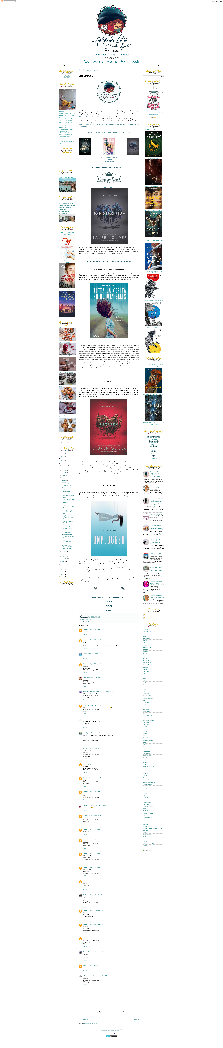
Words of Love (146, 839)
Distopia (145, 680)
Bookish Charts (146, 660)
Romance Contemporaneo (149, 780)
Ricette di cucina (147, 769)
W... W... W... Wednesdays (149, 836)
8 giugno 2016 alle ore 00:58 (96, 924)
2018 (62, 458)
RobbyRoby (86, 895)
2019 (62, 456)
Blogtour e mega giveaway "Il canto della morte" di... (67, 484)
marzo (64, 556)
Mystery (145, 731)
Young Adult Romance (148, 843)
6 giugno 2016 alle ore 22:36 (95, 815)
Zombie (145, 845)
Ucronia (145, 822)
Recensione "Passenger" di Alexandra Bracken (156, 486)
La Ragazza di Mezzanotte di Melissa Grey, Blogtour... (68, 501)
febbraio (64, 559)
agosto (64, 475)
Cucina (144, 678)
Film (144, 691)
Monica (85, 748)
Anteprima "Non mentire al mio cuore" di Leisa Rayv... (68, 506)
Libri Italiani (146, 724)
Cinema (145, 669)
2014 (62, 566)
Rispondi (85, 634)
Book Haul (145, 658)
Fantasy (145, 689)
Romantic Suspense (147, 784)
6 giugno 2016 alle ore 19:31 (93, 777)
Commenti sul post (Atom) (90, 1023)
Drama (144, 682)
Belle (84, 677)
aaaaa (84, 881)
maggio (64, 551)
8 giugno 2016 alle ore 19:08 (96, 938)
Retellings (145, 760)
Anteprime (145, 640)
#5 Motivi (145, 629)
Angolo (85, 764)
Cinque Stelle (146, 671)
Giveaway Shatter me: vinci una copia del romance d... (67, 528)
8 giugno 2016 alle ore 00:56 (96, 910)
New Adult (145, 738)
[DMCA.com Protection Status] (111, 1037)
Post (146, 615)
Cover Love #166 (66, 491)
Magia (144, 729)
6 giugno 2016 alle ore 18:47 (95, 719)
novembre (64, 468)
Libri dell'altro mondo (148, 720)
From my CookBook (148, 698)
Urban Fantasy (146, 826)
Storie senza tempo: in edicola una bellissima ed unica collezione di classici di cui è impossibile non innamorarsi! (156, 569)
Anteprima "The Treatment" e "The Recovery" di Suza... (67, 547)
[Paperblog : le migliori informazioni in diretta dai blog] (111, 1034)
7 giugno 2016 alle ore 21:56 (97, 895)
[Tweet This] (92, 617)
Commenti (147, 618)
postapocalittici (146, 751)
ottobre (64, 470)
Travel (144, 815)
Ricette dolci (146, 771)
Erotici (144, 684)
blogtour (145, 656)
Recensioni (145, 757)
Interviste (145, 713)
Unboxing (145, 824)
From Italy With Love (148, 696)
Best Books (145, 651)
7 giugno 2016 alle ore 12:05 (96, 839)
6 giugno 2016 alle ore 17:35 (96, 629)
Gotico (144, 700)
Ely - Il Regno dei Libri (89, 805)
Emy (84, 733)
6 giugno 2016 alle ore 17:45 (96, 664)
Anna (84, 777)
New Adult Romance (148, 740)
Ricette (144, 764)
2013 (62, 569)
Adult (144, 636)
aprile (63, 554)
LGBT (144, 718)
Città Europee (146, 673)
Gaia (84, 653)
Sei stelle (145, 786)
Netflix (144, 735)
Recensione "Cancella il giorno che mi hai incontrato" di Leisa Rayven (157, 583)
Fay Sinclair (86, 705)
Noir (144, 744)
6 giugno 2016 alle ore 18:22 (105, 691)
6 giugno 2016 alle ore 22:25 (103, 805)
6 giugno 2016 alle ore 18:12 (93, 677)
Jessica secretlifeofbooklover (90, 691)
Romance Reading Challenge (150, 782)
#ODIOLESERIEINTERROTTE (151, 631)
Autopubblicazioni (147, 645)
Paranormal (146, 746)
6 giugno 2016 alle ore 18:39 (97, 705)
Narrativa (145, 733)
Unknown (85, 629)
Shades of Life (146, 791)
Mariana (85, 951)
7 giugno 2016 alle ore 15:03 (96, 853)
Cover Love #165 (66, 532)
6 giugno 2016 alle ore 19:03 (95, 748)
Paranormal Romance (148, 749)
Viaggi (144, 832)
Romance (145, 775)
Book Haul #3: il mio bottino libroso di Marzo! (156, 554)
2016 (62, 463)
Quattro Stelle (146, 753)
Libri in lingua (146, 722)
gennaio (64, 561)
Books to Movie (147, 662)
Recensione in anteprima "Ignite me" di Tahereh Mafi (157, 596)
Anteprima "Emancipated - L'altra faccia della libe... (68, 517)
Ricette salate (146, 773)
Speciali (145, 795)
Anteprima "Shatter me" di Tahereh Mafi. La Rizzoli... (68, 541)
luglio (63, 477)
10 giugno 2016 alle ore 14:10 (94, 965)
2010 (62, 576)
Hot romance (146, 709)
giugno (64, 480)
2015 (62, 564)
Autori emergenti (147, 647)
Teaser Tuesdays (147, 804)
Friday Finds (146, 693)
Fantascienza (146, 687)
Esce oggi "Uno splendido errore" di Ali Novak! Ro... (68, 512)
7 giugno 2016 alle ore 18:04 (94, 881)
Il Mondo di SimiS (88, 976)
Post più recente (84, 1019)
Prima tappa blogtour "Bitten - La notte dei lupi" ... (68, 536)
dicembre (64, 465)
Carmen (85, 815)
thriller (144, 808)
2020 (62, 453)
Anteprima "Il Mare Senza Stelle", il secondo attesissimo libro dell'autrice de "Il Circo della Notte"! (157, 474)
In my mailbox (146, 711)
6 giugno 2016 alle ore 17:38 (96, 639)
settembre (64, 473)
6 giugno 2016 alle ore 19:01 (93, 733)
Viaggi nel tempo (147, 834)
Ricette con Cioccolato (148, 766)
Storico (144, 800)
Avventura (145, 649)
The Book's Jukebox (148, 806)
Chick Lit (145, 667)
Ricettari (145, 762)
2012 (62, 571)
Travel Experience (147, 817)
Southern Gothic (147, 793)
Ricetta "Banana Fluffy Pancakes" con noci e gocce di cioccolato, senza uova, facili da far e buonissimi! (157, 527)
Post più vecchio (134, 1019)
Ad (143, 634)
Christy (85, 719)
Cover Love (87, 621)
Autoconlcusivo (147, 642)
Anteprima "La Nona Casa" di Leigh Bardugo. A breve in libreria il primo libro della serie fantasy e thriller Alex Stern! (157, 501)
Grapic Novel (146, 702)
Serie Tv (145, 788)
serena (84, 965)
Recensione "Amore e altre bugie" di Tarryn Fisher (68, 495)
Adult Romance (147, 638)
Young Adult (146, 841)
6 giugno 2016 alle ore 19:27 (94, 764)
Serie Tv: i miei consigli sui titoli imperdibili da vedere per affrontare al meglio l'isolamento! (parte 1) (157, 542)
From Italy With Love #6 (156, 514)
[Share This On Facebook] (89, 617)
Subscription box (147, 802)
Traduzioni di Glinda (148, 813)
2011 (62, 574)
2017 (62, 461)
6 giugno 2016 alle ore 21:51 (96, 791)
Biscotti (145, 653)
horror (144, 707)
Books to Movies (147, 665)
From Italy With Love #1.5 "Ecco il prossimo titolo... (68, 523)
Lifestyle (145, 727)
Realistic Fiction (147, 755)
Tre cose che (146, 819)
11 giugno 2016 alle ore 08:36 (100, 976)
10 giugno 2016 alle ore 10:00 (95, 951)
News (144, 742)
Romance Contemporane (149, 777)
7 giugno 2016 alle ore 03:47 (96, 829)
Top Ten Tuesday (147, 811)
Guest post (145, 704)
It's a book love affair (148, 715)
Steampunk (145, 797)
